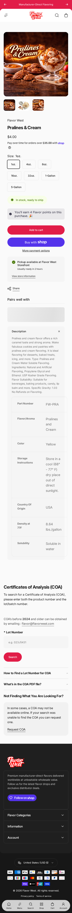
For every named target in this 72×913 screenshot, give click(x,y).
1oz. (13, 164)
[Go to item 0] (9, 105)
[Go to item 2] (24, 105)
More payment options (36, 250)
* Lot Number (13, 632)
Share (16, 288)
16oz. (14, 175)
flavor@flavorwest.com (38, 623)
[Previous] (5, 4)
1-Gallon (50, 175)
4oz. (29, 164)
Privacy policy (27, 896)
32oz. (31, 175)
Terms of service (43, 896)
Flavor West (15, 120)
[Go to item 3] (38, 105)
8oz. (44, 164)
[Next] (67, 4)
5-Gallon (16, 187)
